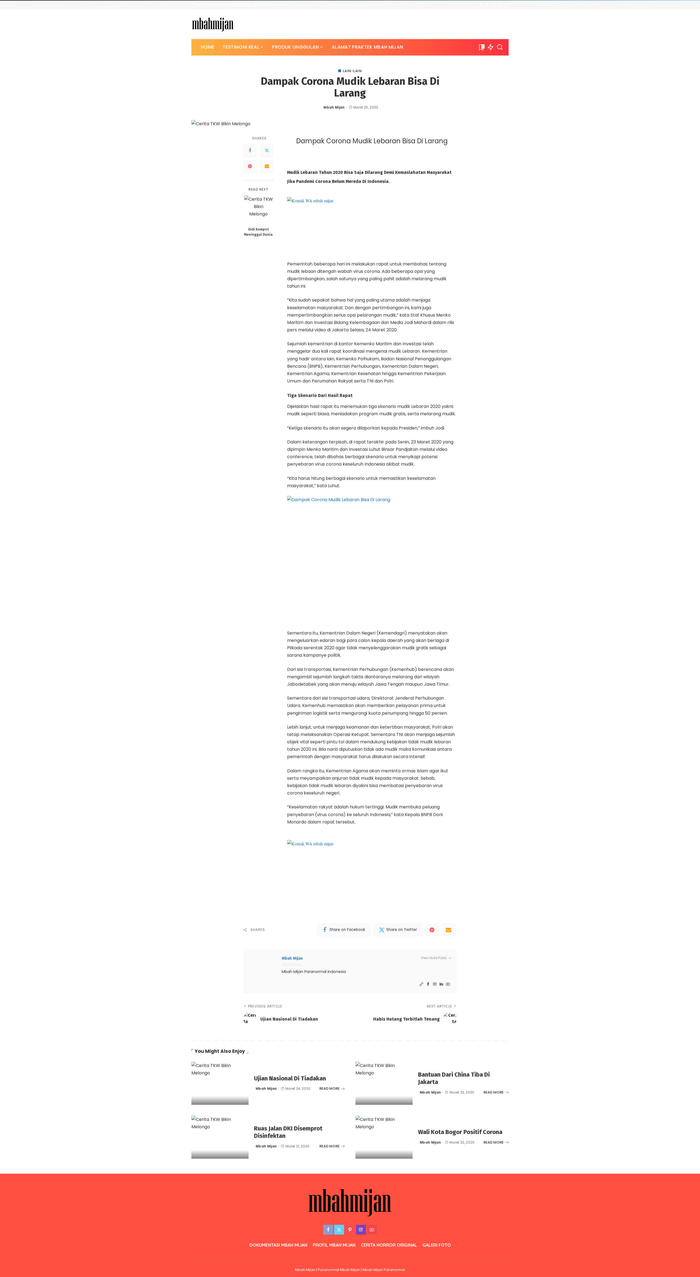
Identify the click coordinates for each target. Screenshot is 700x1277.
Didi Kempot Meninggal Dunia (258, 231)
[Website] (421, 984)
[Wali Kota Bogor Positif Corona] (384, 1137)
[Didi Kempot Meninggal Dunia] (258, 209)
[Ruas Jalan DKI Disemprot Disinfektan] (220, 1137)
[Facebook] (480, 5)
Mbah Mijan (334, 107)
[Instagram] (499, 5)
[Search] (500, 47)
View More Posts (434, 957)
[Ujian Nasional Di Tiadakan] (220, 1083)
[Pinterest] (493, 5)
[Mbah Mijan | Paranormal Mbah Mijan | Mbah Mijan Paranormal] (212, 24)
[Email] (266, 166)
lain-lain (352, 71)
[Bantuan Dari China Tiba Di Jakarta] (384, 1083)
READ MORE (329, 1088)
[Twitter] (486, 5)
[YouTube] (505, 5)
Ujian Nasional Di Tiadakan (290, 1078)
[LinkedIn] (441, 984)
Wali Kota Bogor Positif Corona (460, 1132)
